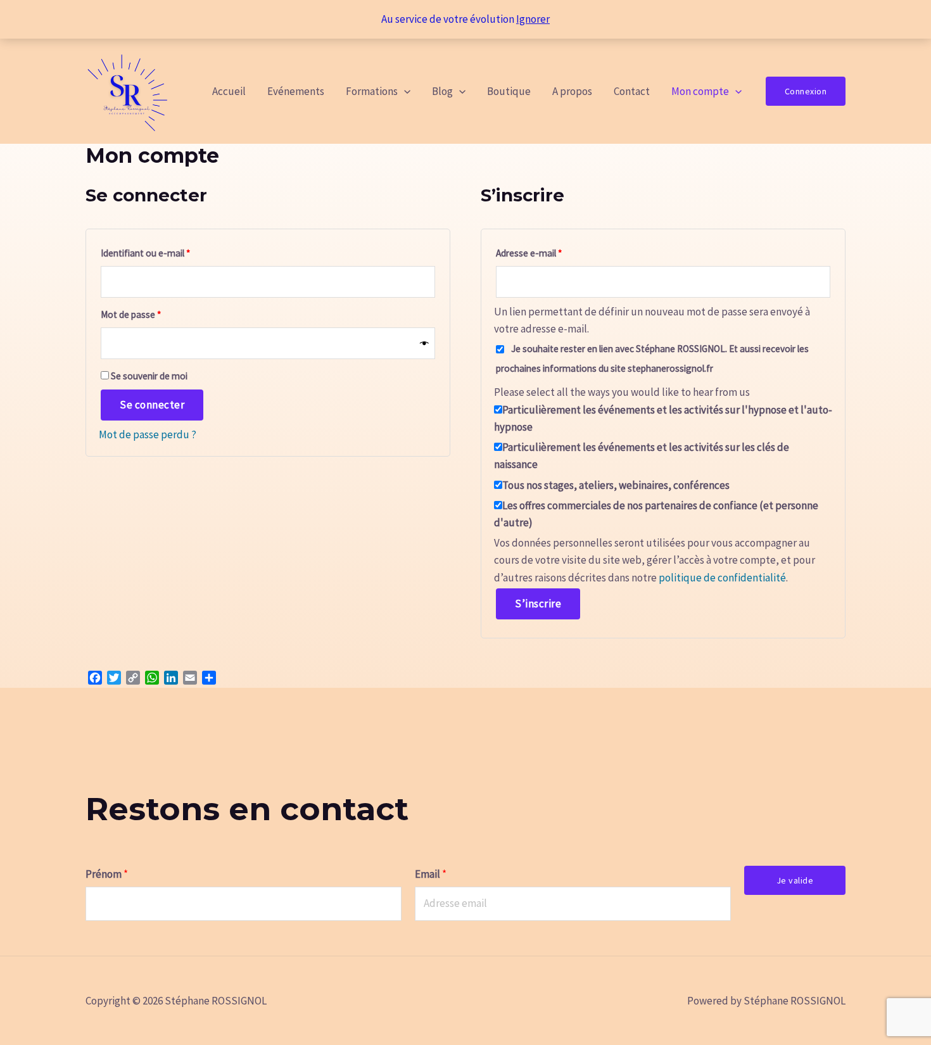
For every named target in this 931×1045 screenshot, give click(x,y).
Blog (442, 91)
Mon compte (700, 91)
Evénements (295, 91)
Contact (632, 91)
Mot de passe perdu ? (147, 434)
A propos (572, 91)
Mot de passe (153, 314)
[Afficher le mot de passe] (424, 343)
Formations (372, 91)
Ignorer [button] (533, 19)
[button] (404, 91)
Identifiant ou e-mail (168, 252)
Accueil (229, 91)
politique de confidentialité (722, 578)
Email (430, 874)
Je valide (795, 880)
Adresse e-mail (551, 252)
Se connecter (152, 405)
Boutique (509, 91)
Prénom (107, 874)
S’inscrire (538, 604)
